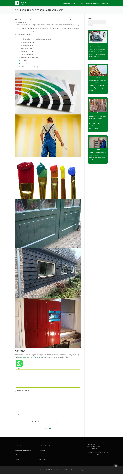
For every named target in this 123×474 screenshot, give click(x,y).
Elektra (98, 149)
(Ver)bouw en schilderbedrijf (88, 3)
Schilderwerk (42, 455)
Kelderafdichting (19, 446)
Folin (23, 2)
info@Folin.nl (37, 357)
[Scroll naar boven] (116, 466)
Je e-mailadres (19, 375)
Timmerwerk (42, 450)
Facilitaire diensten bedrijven (46, 446)
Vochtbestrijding (69, 3)
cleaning (97, 43)
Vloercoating (42, 459)
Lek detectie (18, 455)
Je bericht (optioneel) (22, 390)
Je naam (17, 368)
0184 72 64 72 (23, 357)
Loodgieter (98, 113)
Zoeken (90, 18)
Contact (105, 3)
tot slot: (18, 414)
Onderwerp (18, 383)
